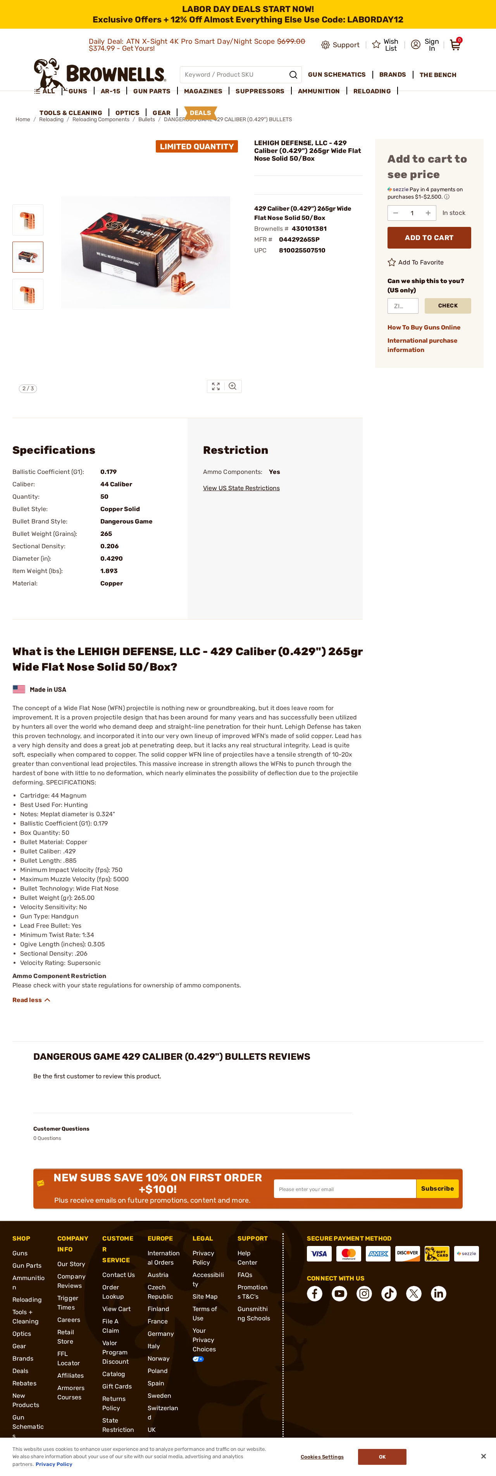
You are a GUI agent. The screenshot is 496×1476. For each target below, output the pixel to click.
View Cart (116, 1309)
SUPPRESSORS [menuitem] (260, 91)
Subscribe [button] (438, 1188)
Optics (21, 1333)
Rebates (24, 1383)
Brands (23, 1358)
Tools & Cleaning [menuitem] (71, 113)
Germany (161, 1333)
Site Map (205, 1296)
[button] (425, 45)
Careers (68, 1319)
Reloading (27, 1299)
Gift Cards (117, 1386)
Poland (158, 1371)
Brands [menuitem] (392, 74)
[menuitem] (47, 91)
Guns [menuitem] (78, 91)
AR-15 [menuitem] (111, 91)
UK (152, 1429)
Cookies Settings (322, 1457)
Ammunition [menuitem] (319, 91)
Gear (19, 1346)
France (158, 1321)
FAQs (245, 1275)
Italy (154, 1346)
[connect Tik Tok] (389, 1293)
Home (23, 119)
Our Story (71, 1264)
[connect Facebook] (314, 1293)
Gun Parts (26, 1265)
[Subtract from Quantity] (395, 213)
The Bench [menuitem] (438, 75)
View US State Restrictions (241, 488)
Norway (159, 1358)
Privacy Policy (54, 1464)
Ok (382, 1457)
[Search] (293, 75)
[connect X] (414, 1293)
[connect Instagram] (364, 1293)
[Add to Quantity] (428, 213)
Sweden (160, 1395)
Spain (156, 1383)
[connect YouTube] (339, 1293)
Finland (159, 1309)
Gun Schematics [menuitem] (337, 74)
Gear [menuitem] (161, 113)
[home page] (100, 74)
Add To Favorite (421, 262)
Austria (158, 1275)
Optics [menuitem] (127, 113)
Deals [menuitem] (201, 113)
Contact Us (118, 1275)
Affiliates (70, 1375)
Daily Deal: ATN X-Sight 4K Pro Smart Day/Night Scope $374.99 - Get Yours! (197, 45)
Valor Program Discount (115, 1352)
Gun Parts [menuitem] (152, 91)
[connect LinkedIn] (438, 1293)
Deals (20, 1371)
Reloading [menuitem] (372, 91)
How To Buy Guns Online (424, 327)
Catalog (113, 1374)
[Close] (483, 1456)
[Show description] (31, 1000)
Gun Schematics (28, 1427)
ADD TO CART (429, 237)
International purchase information (423, 345)
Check (448, 305)
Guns (20, 1253)
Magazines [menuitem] (203, 91)
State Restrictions (118, 1430)
